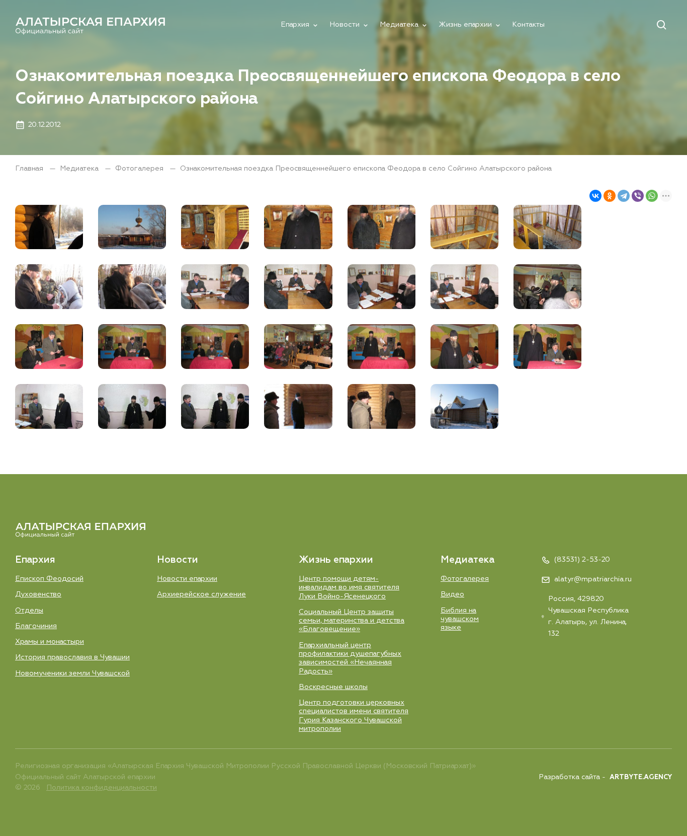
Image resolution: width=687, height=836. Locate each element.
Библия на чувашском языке (460, 619)
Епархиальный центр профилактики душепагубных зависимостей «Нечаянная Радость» (350, 658)
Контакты (528, 24)
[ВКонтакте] (595, 196)
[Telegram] (624, 196)
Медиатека (399, 24)
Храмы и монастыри (49, 641)
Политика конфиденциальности (101, 787)
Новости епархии (187, 578)
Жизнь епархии (465, 24)
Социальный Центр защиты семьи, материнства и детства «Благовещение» (351, 621)
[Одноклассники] (610, 196)
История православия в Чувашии (72, 657)
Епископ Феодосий (49, 578)
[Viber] (638, 196)
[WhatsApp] (652, 196)
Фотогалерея (140, 168)
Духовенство (38, 594)
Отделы (29, 610)
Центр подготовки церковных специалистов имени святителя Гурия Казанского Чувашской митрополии (353, 715)
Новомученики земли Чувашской (72, 673)
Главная (30, 168)
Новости (344, 24)
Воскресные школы (333, 687)
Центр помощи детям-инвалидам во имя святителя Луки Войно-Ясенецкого (349, 587)
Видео (452, 594)
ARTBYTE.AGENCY (641, 777)
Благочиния (36, 626)
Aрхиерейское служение (201, 594)
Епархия (295, 24)
